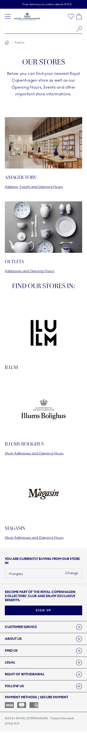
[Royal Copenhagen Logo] (27, 16)
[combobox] (43, 29)
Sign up (43, 610)
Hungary (16, 574)
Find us (19, 42)
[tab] (43, 627)
